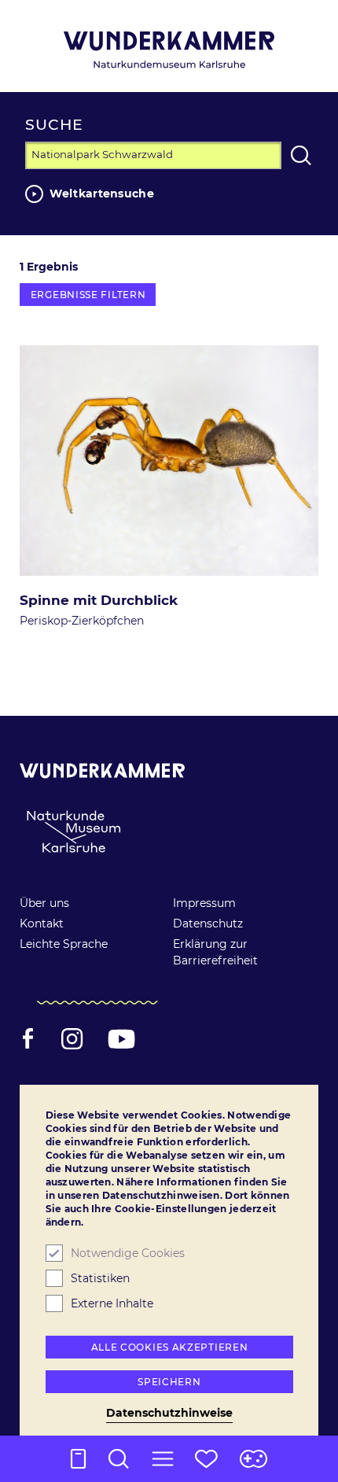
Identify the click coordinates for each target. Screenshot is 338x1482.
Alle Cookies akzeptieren (169, 1347)
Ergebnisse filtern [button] (88, 294)
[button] (162, 1458)
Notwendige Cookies (128, 1253)
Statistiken (100, 1278)
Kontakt (42, 923)
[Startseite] (169, 49)
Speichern (169, 1382)
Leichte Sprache (64, 944)
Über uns (44, 903)
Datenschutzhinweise (169, 1413)
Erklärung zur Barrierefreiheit (215, 952)
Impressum (204, 903)
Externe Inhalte (112, 1303)
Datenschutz (208, 923)
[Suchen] (301, 155)
